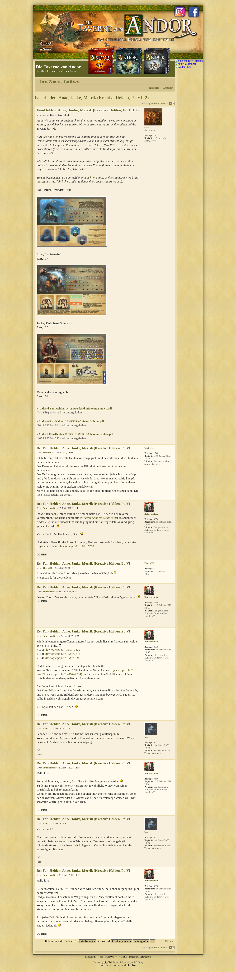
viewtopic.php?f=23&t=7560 (99, 517)
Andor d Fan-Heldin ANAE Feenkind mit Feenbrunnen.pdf (75, 408)
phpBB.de (131, 965)
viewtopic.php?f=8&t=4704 (64, 674)
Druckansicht (165, 80)
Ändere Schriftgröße (170, 80)
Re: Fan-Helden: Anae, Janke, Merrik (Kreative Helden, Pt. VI (83, 448)
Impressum (134, 956)
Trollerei (47, 452)
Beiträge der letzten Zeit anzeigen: (62, 941)
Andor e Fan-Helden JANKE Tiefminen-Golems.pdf (71, 421)
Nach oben (172, 442)
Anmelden (168, 87)
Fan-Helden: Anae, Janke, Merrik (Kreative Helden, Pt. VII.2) (92, 97)
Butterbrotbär (49, 508)
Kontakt (89, 956)
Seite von (160, 103)
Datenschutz (145, 956)
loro (45, 728)
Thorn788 (48, 568)
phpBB (107, 962)
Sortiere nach (104, 941)
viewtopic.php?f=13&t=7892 (62, 658)
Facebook (98, 956)
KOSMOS (109, 956)
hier (92, 177)
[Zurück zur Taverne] (45, 45)
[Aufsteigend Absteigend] (144, 941)
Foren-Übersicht (51, 81)
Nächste (169, 941)
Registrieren (153, 87)
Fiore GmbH (121, 956)
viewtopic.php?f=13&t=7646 (62, 653)
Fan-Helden (71, 81)
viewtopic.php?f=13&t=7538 (76, 546)
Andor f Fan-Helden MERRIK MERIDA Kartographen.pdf (76, 434)
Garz (45, 115)
